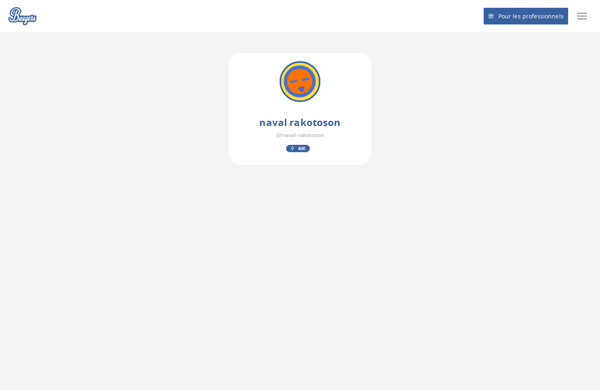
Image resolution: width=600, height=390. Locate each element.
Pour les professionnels (531, 16)
